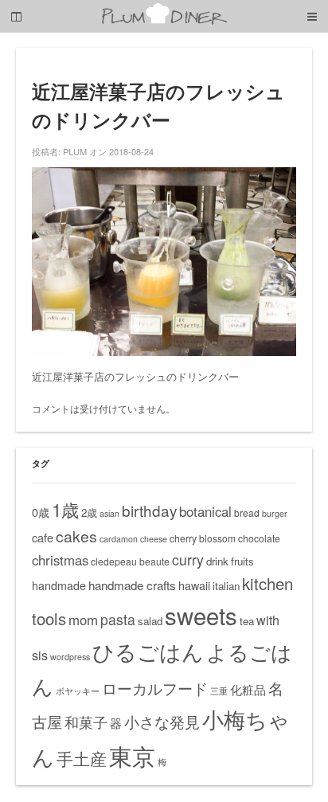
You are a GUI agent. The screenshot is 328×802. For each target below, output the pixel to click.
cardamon (119, 539)
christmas (60, 559)
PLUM (75, 151)
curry (188, 559)
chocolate (259, 538)
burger (274, 513)
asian (109, 513)
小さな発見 (162, 721)
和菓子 (85, 721)
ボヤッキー (78, 691)
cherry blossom (203, 538)
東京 (132, 755)
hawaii (194, 585)
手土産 (82, 758)
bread (247, 512)
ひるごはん (148, 651)
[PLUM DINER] (164, 21)
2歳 (89, 512)
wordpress (70, 657)
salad (150, 620)
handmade (59, 585)
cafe (42, 538)
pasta (117, 619)
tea (247, 620)
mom (83, 619)
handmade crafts (132, 585)
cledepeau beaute (130, 561)
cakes (76, 536)
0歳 (40, 512)
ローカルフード (155, 687)
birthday (149, 510)
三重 (219, 691)
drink (217, 561)
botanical (205, 511)
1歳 (65, 509)
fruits (242, 561)
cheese (153, 539)
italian (226, 585)
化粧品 (248, 689)
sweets (201, 615)
